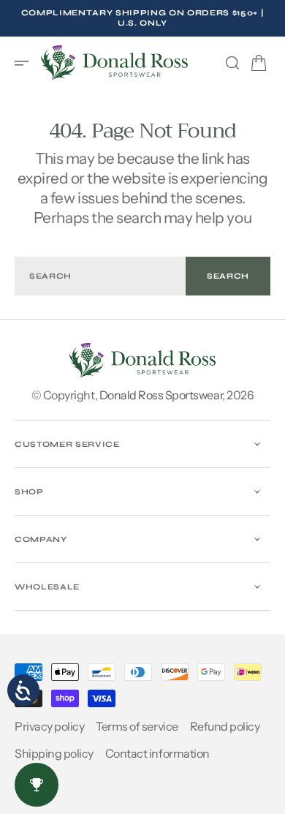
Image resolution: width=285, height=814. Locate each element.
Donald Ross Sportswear (160, 395)
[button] (26, 63)
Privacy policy (49, 726)
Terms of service (137, 726)
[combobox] (100, 276)
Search (228, 276)
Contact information (157, 753)
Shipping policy (54, 753)
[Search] (232, 63)
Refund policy (225, 726)
